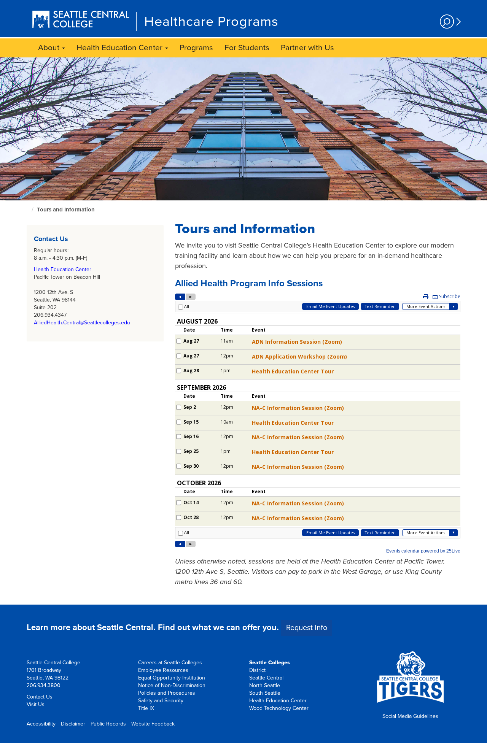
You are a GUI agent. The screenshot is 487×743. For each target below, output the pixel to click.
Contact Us (40, 697)
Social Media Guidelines (410, 716)
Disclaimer (73, 724)
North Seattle (264, 685)
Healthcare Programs (211, 21)
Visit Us (36, 704)
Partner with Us (307, 47)
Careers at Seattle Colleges (170, 662)
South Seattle (264, 693)
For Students (246, 47)
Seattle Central (266, 678)
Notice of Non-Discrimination (171, 685)
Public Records (108, 724)
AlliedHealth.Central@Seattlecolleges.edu (82, 322)
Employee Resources (163, 670)
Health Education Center (62, 269)
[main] (243, 331)
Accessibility (41, 724)
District (257, 670)
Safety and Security (160, 700)
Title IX (146, 708)
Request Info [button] (306, 627)
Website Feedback (153, 724)
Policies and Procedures (166, 693)
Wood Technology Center (279, 708)
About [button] (49, 47)
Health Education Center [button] (120, 47)
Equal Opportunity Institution (171, 678)
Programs (196, 47)
